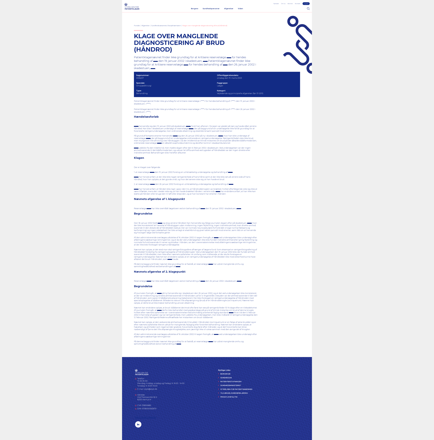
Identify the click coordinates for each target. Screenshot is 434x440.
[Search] (308, 8)
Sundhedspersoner (211, 9)
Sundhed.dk (226, 378)
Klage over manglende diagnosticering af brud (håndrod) (204, 26)
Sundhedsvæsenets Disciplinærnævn (166, 26)
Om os (283, 3)
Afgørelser (228, 9)
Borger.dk (225, 374)
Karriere (290, 3)
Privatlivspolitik (228, 397)
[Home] (131, 6)
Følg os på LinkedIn (145, 417)
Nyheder (276, 3)
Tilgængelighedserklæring (234, 393)
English (306, 3)
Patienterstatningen (230, 382)
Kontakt (297, 3)
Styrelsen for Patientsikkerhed (236, 389)
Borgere (194, 9)
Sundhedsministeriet (230, 385)
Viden (240, 9)
